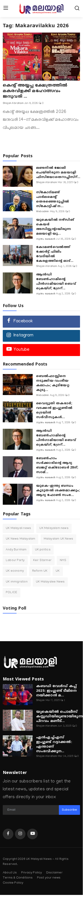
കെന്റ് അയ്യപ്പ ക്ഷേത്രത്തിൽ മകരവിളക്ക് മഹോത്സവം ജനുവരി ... (35, 91)
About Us (10, 873)
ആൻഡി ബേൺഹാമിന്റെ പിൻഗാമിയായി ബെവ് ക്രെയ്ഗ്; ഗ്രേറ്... (56, 281)
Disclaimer (54, 873)
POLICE (11, 592)
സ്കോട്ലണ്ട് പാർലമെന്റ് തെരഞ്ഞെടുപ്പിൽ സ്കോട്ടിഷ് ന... (52, 199)
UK (58, 571)
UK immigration (17, 582)
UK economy (15, 571)
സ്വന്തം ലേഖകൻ (45, 239)
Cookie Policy (13, 883)
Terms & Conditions (18, 878)
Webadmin (42, 211)
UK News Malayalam (20, 539)
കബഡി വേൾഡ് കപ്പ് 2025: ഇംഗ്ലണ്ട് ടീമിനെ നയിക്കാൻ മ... (56, 691)
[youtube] (32, 834)
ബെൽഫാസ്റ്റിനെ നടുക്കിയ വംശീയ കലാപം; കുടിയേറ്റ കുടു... (52, 383)
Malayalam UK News (58, 539)
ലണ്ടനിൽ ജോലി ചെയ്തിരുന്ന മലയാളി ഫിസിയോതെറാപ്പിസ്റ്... (58, 172)
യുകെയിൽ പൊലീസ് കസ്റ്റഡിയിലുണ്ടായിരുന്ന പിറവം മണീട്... (59, 716)
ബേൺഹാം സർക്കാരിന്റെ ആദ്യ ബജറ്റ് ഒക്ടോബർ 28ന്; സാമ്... (57, 465)
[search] (77, 8)
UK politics (43, 550)
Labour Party (15, 560)
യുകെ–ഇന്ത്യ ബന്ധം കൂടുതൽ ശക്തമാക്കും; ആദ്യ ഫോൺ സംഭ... (58, 490)
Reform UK (39, 571)
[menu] (5, 8)
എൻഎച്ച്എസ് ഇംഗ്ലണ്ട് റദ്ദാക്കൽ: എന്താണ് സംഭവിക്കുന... (54, 744)
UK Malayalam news (53, 528)
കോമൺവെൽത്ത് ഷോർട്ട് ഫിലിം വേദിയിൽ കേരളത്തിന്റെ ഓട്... (54, 254)
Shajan (40, 700)
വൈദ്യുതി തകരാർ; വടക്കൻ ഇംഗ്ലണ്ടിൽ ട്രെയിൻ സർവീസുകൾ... (54, 410)
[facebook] (8, 834)
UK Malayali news (18, 528)
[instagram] (20, 834)
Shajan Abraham (13, 103)
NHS (63, 560)
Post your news (49, 878)
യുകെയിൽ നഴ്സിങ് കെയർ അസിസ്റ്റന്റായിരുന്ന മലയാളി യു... (55, 227)
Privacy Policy (31, 873)
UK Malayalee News (50, 582)
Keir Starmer (42, 560)
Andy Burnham (16, 550)
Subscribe (69, 810)
